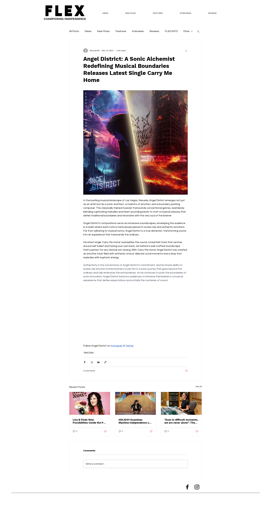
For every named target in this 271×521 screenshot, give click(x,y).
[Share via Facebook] (84, 362)
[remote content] (135, 315)
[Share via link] (105, 362)
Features (120, 31)
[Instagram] (197, 487)
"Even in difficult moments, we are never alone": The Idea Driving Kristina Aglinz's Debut (181, 421)
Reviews (154, 31)
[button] (198, 31)
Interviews (138, 31)
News (88, 31)
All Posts (74, 31)
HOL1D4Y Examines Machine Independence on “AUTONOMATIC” (135, 421)
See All (199, 387)
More (186, 31)
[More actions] (186, 50)
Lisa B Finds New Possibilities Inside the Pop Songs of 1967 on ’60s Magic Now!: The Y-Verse (89, 421)
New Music (103, 31)
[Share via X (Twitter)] (91, 362)
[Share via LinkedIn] (98, 362)
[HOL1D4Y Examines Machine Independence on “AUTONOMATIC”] (135, 403)
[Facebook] (187, 487)
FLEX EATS (171, 31)
